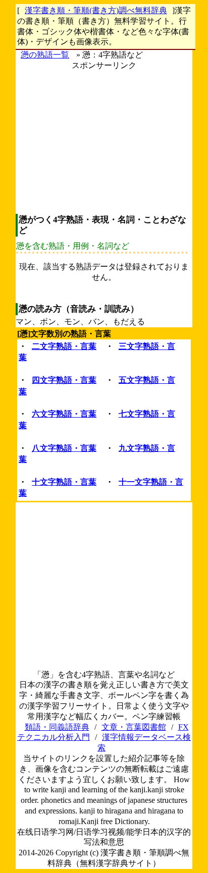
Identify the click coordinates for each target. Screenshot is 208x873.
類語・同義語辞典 (57, 727)
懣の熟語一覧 (45, 54)
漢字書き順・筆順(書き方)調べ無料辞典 (96, 10)
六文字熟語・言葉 (64, 414)
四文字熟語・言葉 (64, 380)
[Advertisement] (104, 141)
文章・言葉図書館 (133, 727)
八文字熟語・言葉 (64, 448)
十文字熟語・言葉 (64, 482)
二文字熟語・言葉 (64, 346)
